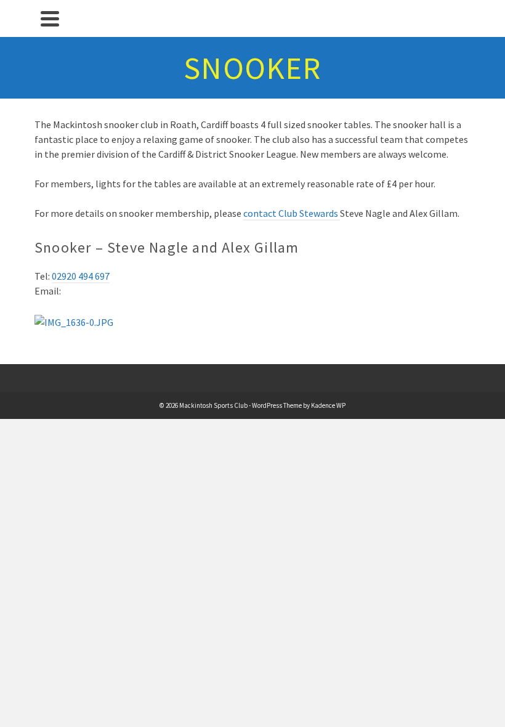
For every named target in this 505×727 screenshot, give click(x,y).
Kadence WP (328, 405)
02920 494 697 (81, 276)
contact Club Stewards (291, 213)
